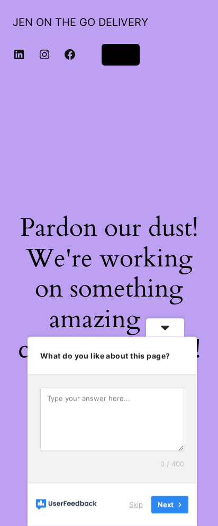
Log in (120, 54)
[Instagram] (44, 54)
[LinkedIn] (19, 54)
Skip (136, 504)
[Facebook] (69, 54)
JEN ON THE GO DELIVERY (80, 22)
